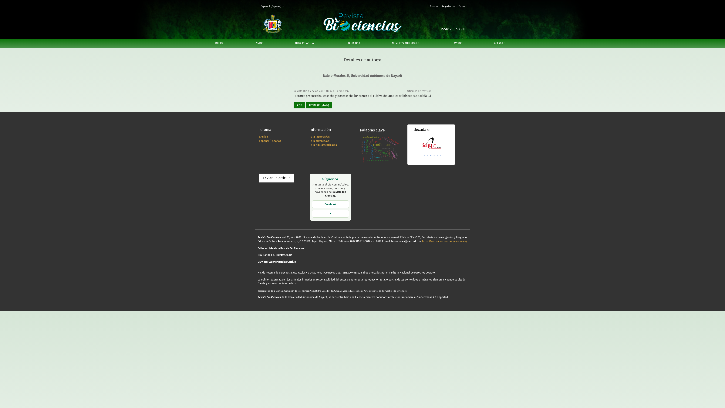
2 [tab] (428, 156)
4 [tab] (434, 156)
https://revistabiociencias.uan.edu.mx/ (444, 241)
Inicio (219, 43)
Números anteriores (406, 43)
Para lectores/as (320, 136)
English (263, 136)
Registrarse (448, 6)
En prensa (353, 43)
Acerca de (501, 43)
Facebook (330, 204)
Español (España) (273, 6)
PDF (299, 105)
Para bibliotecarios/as (323, 145)
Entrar (462, 6)
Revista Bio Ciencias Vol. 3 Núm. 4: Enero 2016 (321, 91)
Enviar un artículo (277, 178)
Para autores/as (319, 141)
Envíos (259, 43)
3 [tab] (431, 156)
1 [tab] (424, 156)
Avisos (458, 43)
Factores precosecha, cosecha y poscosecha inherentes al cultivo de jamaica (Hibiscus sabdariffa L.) (362, 96)
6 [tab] (440, 156)
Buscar (434, 6)
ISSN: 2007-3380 (453, 29)
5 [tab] (437, 156)
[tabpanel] (431, 144)
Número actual (305, 43)
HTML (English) (319, 105)
